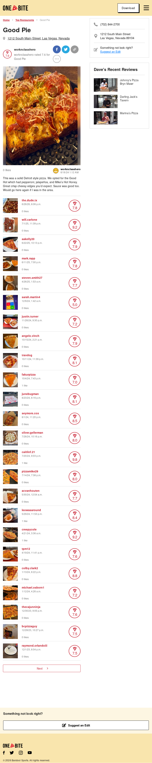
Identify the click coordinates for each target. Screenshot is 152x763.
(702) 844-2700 (110, 24)
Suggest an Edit (110, 51)
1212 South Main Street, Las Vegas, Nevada (39, 38)
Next (40, 668)
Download (128, 8)
